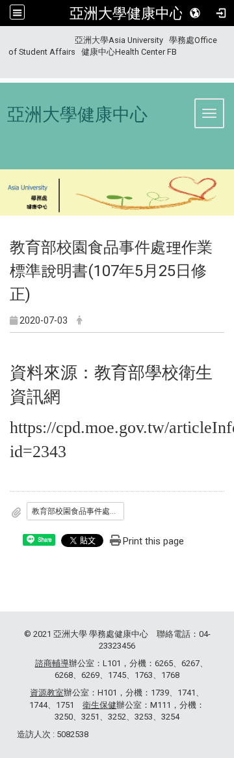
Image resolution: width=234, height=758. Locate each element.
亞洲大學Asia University (119, 40)
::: (3, 40)
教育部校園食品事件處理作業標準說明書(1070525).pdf (78, 511)
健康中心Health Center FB (129, 52)
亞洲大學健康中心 (127, 13)
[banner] (117, 194)
